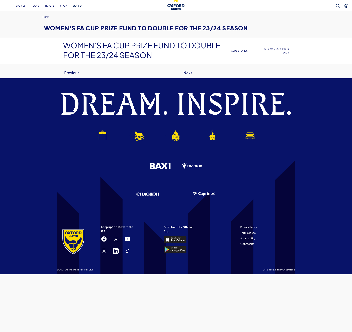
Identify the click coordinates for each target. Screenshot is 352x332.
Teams (35, 5)
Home (46, 17)
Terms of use (248, 232)
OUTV (77, 6)
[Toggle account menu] (346, 5)
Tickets (49, 5)
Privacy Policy (248, 227)
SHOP (63, 5)
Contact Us (247, 243)
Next (187, 72)
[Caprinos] (204, 194)
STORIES (20, 5)
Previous (71, 72)
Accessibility (247, 238)
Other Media (289, 269)
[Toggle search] (338, 5)
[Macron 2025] (192, 166)
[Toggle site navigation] (6, 5)
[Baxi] (159, 166)
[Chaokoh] (147, 194)
